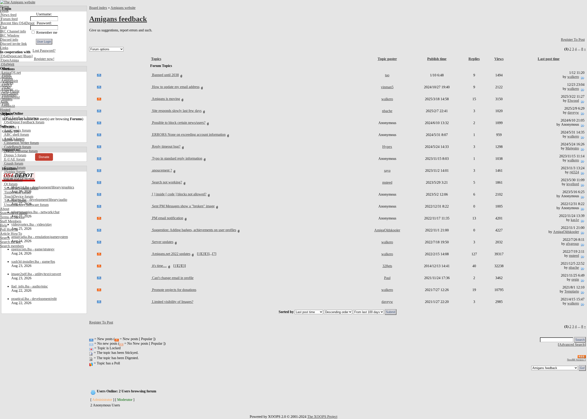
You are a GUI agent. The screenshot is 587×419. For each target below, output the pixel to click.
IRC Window (9, 35)
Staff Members (10, 221)
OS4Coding (9, 93)
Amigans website (123, 8)
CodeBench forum (17, 147)
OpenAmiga (9, 60)
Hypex (387, 147)
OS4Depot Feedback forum (23, 122)
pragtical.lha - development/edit (34, 299)
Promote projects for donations (173, 290)
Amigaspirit (9, 81)
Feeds (4, 11)
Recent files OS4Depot (17, 23)
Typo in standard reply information (176, 158)
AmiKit (6, 85)
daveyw (573, 112)
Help (3, 225)
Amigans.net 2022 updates (170, 254)
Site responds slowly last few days (176, 111)
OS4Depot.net (11, 56)
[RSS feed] (582, 355)
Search (5, 238)
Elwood (573, 101)
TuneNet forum (14, 201)
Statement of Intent (13, 213)
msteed (387, 182)
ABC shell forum (16, 134)
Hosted (5, 110)
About (4, 209)
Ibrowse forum (14, 167)
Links (4, 48)
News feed (8, 15)
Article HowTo (11, 234)
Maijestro (572, 148)
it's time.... (159, 266)
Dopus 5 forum (14, 155)
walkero (573, 77)
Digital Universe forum (20, 151)
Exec (4, 101)
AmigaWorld (10, 97)
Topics (156, 59)
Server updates (162, 242)
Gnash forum (13, 163)
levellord (572, 184)
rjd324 (574, 172)
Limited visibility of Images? (172, 302)
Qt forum (10, 184)
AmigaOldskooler (387, 230)
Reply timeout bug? (165, 146)
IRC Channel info (13, 31)
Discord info (9, 40)
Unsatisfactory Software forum (26, 205)
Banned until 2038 (165, 75)
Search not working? (166, 182)
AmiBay (6, 89)
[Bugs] (27, 56)
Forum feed (9, 19)
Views (499, 59)
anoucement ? (161, 170)
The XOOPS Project (322, 417)
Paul (387, 278)
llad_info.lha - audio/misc (29, 286)
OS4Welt (7, 64)
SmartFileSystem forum (20, 188)
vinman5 (387, 87)
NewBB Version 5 (576, 359)
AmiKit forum (14, 139)
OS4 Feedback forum (19, 118)
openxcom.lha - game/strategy (33, 249)
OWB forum (12, 180)
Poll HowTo (9, 229)
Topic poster (387, 59)
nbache (387, 111)
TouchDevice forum (18, 196)
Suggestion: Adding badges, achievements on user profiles (193, 230)
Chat (3, 27)
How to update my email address (175, 87)
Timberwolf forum (17, 192)
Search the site (10, 242)
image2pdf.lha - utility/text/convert (36, 274)
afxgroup (572, 244)
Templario (571, 291)
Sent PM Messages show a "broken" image (183, 206)
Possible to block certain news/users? (178, 123)
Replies (474, 59)
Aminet (6, 77)
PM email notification (167, 218)
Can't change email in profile (172, 278)
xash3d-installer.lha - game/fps (33, 262)
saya (387, 170)
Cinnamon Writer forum (21, 143)
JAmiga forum (14, 172)
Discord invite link (13, 44)
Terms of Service (12, 217)
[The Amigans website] (17, 2)
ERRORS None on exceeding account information (188, 134)
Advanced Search (572, 345)
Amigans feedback (118, 19)
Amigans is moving (165, 99)
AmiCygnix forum (17, 130)
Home (4, 6)
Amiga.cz (7, 106)
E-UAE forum (14, 159)
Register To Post (573, 40)
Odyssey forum (14, 176)
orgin (575, 279)
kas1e (575, 220)
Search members (12, 246)
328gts (387, 266)
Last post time (548, 59)
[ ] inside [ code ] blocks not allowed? (178, 194)
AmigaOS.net (10, 73)
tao (387, 75)
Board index (98, 8)
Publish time (436, 59)
